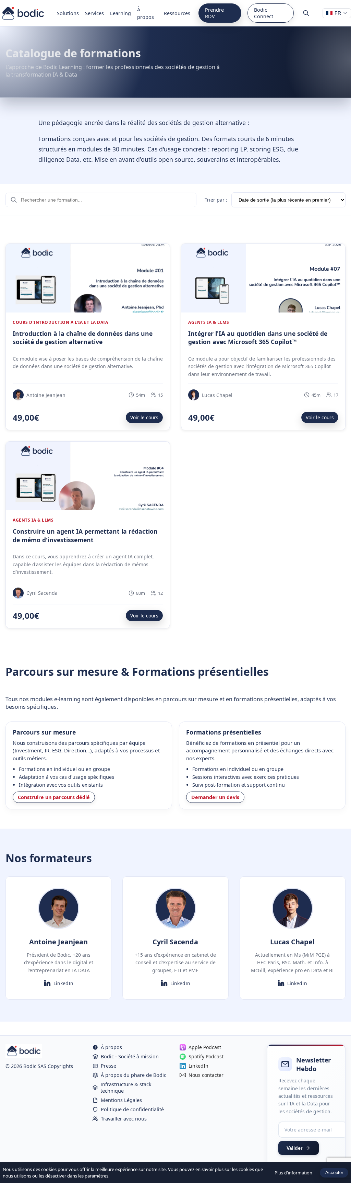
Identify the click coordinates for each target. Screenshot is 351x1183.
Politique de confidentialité (132, 1109)
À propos (145, 13)
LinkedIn (63, 983)
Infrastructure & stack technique (126, 1087)
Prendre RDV (214, 13)
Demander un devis (215, 797)
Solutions (68, 13)
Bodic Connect (263, 13)
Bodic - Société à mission (130, 1056)
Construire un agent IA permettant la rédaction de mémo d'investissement (85, 535)
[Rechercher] (306, 13)
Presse (108, 1065)
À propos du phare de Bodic (133, 1075)
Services (94, 13)
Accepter (334, 1172)
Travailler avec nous (124, 1118)
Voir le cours (144, 417)
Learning (120, 13)
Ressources (177, 13)
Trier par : (216, 199)
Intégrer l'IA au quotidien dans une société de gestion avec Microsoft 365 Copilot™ (257, 337)
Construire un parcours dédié (54, 797)
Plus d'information (293, 1173)
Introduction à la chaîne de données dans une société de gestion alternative (83, 337)
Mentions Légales (121, 1100)
